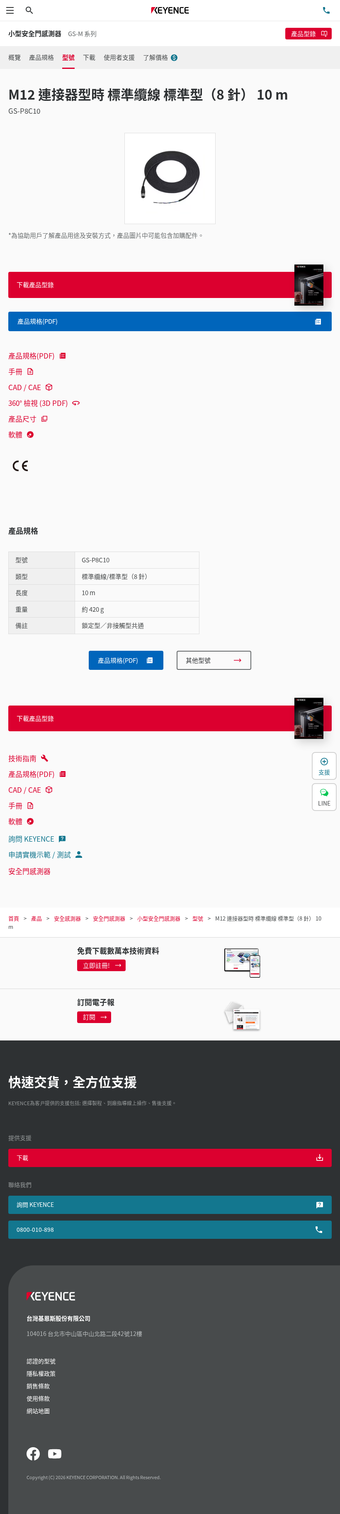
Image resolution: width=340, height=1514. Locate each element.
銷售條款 (38, 1386)
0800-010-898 (35, 1229)
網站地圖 (38, 1411)
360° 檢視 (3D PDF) (38, 403)
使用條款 (38, 1398)
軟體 (15, 434)
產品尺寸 (22, 418)
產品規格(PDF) (31, 355)
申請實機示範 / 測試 (39, 854)
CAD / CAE (24, 387)
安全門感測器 (29, 871)
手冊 (15, 371)
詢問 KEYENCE (31, 838)
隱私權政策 (41, 1373)
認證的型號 (41, 1361)
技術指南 (22, 758)
